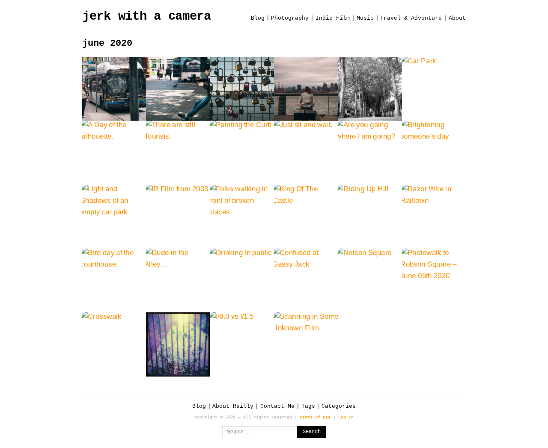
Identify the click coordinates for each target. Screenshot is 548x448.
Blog (258, 18)
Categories (339, 406)
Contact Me (277, 406)
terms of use (315, 417)
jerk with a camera (146, 16)
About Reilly (232, 406)
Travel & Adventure (411, 18)
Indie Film (333, 18)
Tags (308, 406)
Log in (346, 417)
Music (365, 18)
